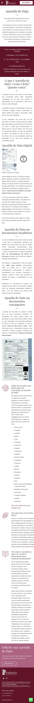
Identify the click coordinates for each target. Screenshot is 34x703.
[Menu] (2, 3)
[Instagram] (6, 678)
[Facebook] (3, 678)
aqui (3, 222)
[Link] (11, 3)
